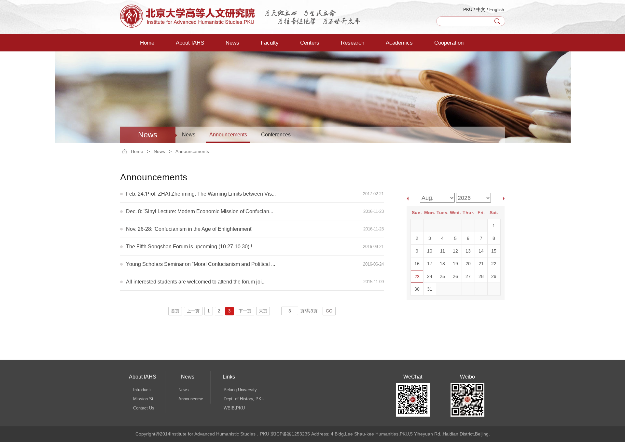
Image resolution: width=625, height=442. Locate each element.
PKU (467, 9)
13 (468, 251)
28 (481, 276)
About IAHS (190, 43)
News (232, 43)
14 (481, 251)
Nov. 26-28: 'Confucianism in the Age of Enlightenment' (189, 229)
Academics (399, 43)
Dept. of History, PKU (244, 398)
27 (468, 276)
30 (417, 289)
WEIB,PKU (234, 408)
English (496, 9)
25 (442, 276)
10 (429, 251)
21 (481, 263)
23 (417, 276)
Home (147, 43)
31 (429, 289)
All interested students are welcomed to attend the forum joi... (196, 281)
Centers (309, 43)
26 (455, 276)
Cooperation (449, 43)
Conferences (276, 134)
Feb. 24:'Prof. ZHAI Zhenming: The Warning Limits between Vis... (201, 194)
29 (493, 276)
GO (329, 311)
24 (429, 276)
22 (493, 263)
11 (442, 251)
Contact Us (143, 408)
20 (468, 263)
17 (429, 263)
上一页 (193, 311)
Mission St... (145, 398)
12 (455, 251)
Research (352, 43)
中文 (480, 9)
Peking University (240, 389)
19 (455, 263)
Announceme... (192, 398)
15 (493, 251)
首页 (175, 311)
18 (442, 263)
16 (417, 263)
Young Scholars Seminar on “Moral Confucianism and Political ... (200, 264)
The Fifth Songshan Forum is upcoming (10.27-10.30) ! (189, 246)
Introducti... (144, 389)
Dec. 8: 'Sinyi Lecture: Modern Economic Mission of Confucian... (199, 211)
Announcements (228, 134)
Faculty (270, 43)
